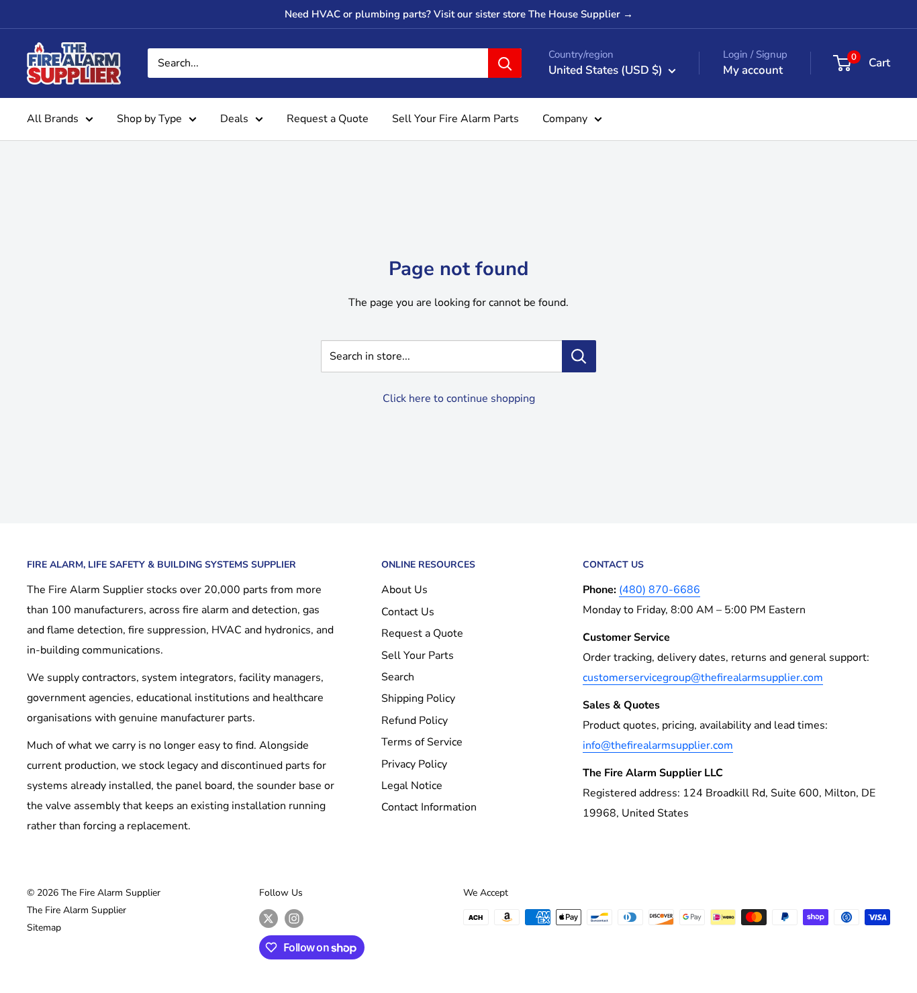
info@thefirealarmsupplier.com (658, 745)
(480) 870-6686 (659, 589)
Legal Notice (411, 785)
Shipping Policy (418, 698)
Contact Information (429, 807)
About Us (404, 589)
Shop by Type (149, 118)
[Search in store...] (579, 356)
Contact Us (407, 612)
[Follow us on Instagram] (294, 918)
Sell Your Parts (417, 655)
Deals (234, 118)
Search (397, 677)
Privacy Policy (414, 764)
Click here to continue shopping (459, 398)
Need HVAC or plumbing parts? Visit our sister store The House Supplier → (459, 14)
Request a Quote (328, 118)
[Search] (505, 63)
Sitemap (44, 927)
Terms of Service (422, 742)
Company (564, 118)
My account (753, 70)
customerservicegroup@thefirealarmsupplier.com (703, 677)
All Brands (53, 118)
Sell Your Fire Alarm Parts (455, 118)
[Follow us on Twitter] (268, 918)
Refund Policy (414, 720)
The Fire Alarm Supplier (76, 910)
